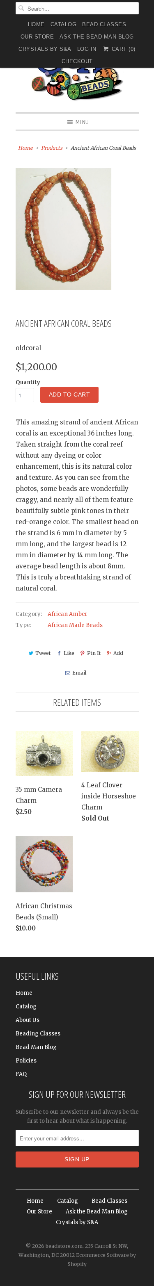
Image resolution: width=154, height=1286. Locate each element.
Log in (87, 49)
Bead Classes (104, 24)
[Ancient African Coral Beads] (64, 229)
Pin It (94, 653)
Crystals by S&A (44, 49)
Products (51, 148)
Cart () (123, 49)
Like (69, 653)
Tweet (43, 653)
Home (36, 24)
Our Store (37, 37)
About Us (27, 1020)
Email (79, 673)
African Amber (67, 614)
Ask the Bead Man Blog (97, 37)
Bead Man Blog (36, 1047)
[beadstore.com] (77, 71)
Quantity (28, 382)
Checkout (77, 61)
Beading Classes (38, 1033)
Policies (26, 1060)
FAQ (21, 1074)
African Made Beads (75, 625)
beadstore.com (64, 1246)
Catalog (64, 24)
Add (118, 653)
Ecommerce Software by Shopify (102, 1259)
